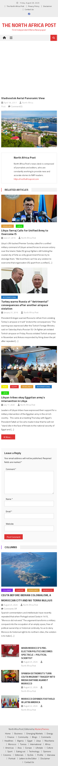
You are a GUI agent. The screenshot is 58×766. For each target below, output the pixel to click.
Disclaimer (47, 6)
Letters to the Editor (28, 758)
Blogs (34, 737)
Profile (40, 755)
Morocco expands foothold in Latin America (38, 700)
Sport (9, 751)
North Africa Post (25, 157)
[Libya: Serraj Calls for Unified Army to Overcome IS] (29, 208)
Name (9, 499)
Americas (9, 747)
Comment (11, 469)
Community (23, 737)
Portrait (12, 758)
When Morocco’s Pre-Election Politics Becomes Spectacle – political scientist (36, 653)
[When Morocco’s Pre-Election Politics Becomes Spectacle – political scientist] (10, 651)
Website (10, 523)
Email (9, 511)
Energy (50, 733)
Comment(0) (16, 106)
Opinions (47, 751)
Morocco (47, 590)
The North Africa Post (15, 6)
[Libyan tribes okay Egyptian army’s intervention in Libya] (29, 364)
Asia (4, 386)
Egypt (14, 386)
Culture (50, 747)
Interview (51, 755)
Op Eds (30, 755)
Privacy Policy (33, 6)
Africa (47, 744)
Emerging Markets (34, 733)
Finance (10, 737)
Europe (20, 590)
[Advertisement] (29, 66)
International (9, 297)
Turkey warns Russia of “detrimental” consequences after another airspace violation (25, 305)
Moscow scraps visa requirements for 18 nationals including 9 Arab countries (10, 437)
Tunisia (23, 744)
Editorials (19, 755)
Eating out (20, 751)
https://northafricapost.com (26, 179)
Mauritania (49, 740)
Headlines (7, 226)
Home (8, 733)
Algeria (20, 740)
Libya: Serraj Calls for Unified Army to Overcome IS (24, 232)
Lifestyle (39, 747)
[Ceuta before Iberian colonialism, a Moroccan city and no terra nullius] (29, 569)
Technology (34, 751)
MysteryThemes (42, 729)
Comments (46, 737)
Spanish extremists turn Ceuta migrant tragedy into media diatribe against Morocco (38, 678)
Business (18, 733)
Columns (11, 547)
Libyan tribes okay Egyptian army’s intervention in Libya (23, 399)
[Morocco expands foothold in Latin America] (10, 701)
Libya (19, 226)
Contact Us (29, 9)
